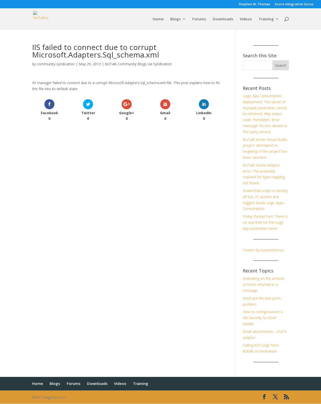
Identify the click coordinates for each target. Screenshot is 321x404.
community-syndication (56, 64)
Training (266, 19)
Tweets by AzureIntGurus (263, 250)
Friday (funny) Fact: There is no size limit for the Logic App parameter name (265, 222)
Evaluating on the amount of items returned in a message (264, 284)
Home (158, 19)
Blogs (175, 19)
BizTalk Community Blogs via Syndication (138, 64)
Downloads (223, 19)
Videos (246, 19)
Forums (199, 19)
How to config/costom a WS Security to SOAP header (263, 317)
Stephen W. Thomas (254, 4)
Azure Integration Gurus (294, 4)
